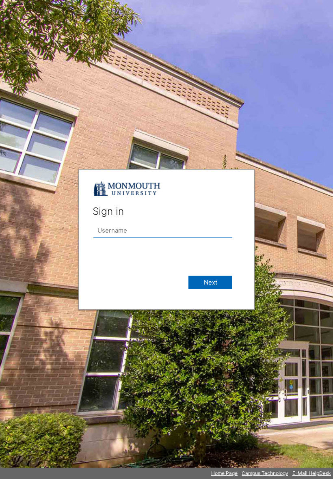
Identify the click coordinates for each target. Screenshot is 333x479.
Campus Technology (265, 473)
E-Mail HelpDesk (311, 473)
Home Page (224, 473)
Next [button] (210, 282)
